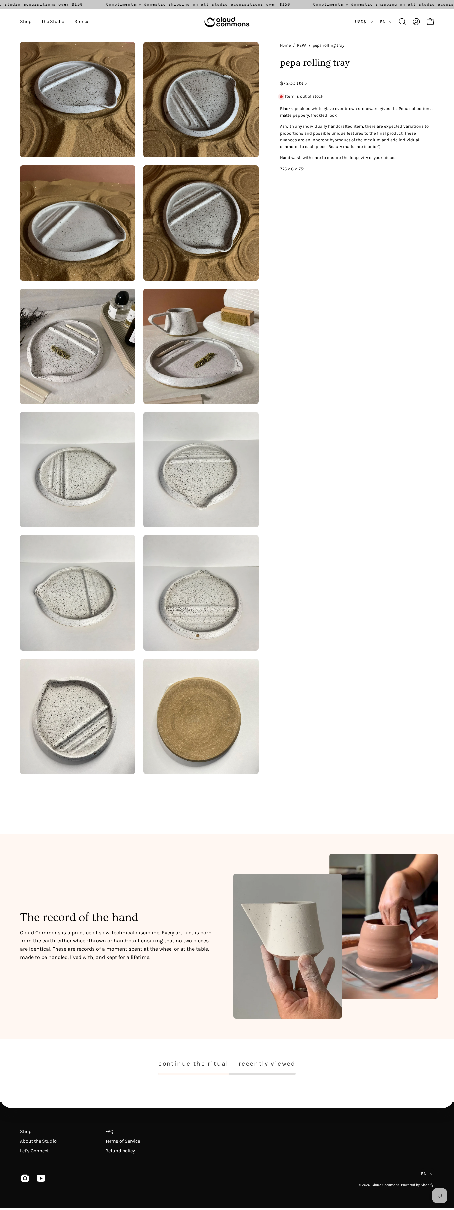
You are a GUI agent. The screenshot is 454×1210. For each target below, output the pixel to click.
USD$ (360, 21)
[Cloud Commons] (227, 21)
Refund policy (120, 1151)
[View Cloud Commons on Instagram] (23, 1178)
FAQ (109, 1131)
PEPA (301, 45)
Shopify (427, 1185)
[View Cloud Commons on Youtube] (39, 1178)
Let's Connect (34, 1151)
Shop (25, 1131)
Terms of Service (122, 1141)
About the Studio (38, 1141)
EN (383, 21)
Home (285, 45)
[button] (25, 21)
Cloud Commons (385, 1185)
